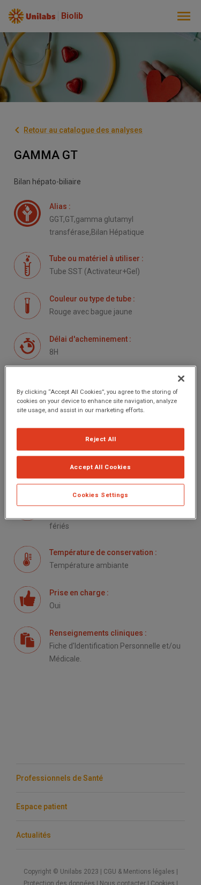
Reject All (100, 438)
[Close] (181, 378)
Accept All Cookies (100, 466)
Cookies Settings (100, 494)
